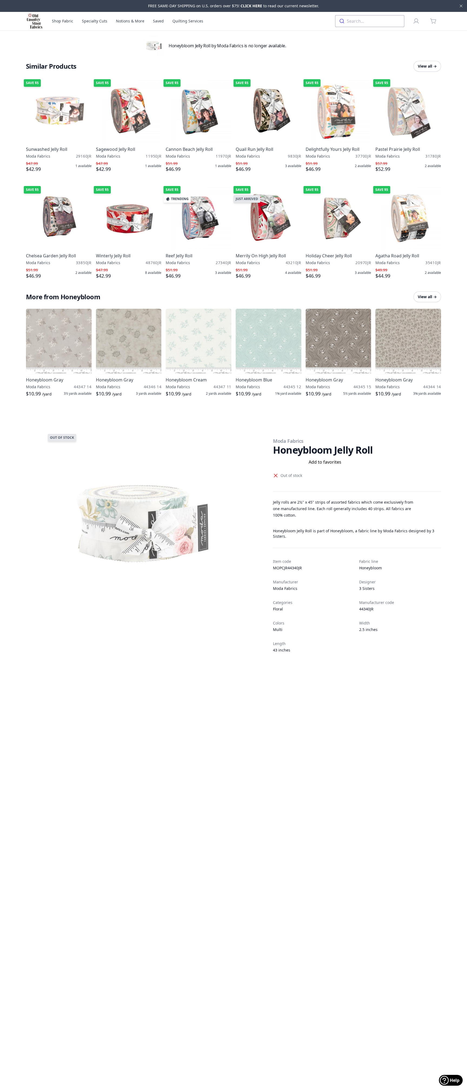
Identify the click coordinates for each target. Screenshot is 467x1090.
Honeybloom (370, 567)
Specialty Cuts (94, 21)
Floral (278, 609)
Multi (277, 629)
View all (427, 66)
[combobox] (369, 21)
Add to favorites (325, 462)
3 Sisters (367, 588)
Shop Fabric (62, 21)
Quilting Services (187, 21)
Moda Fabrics (288, 441)
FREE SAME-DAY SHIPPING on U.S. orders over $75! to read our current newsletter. (233, 5)
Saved (158, 21)
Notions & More (130, 21)
